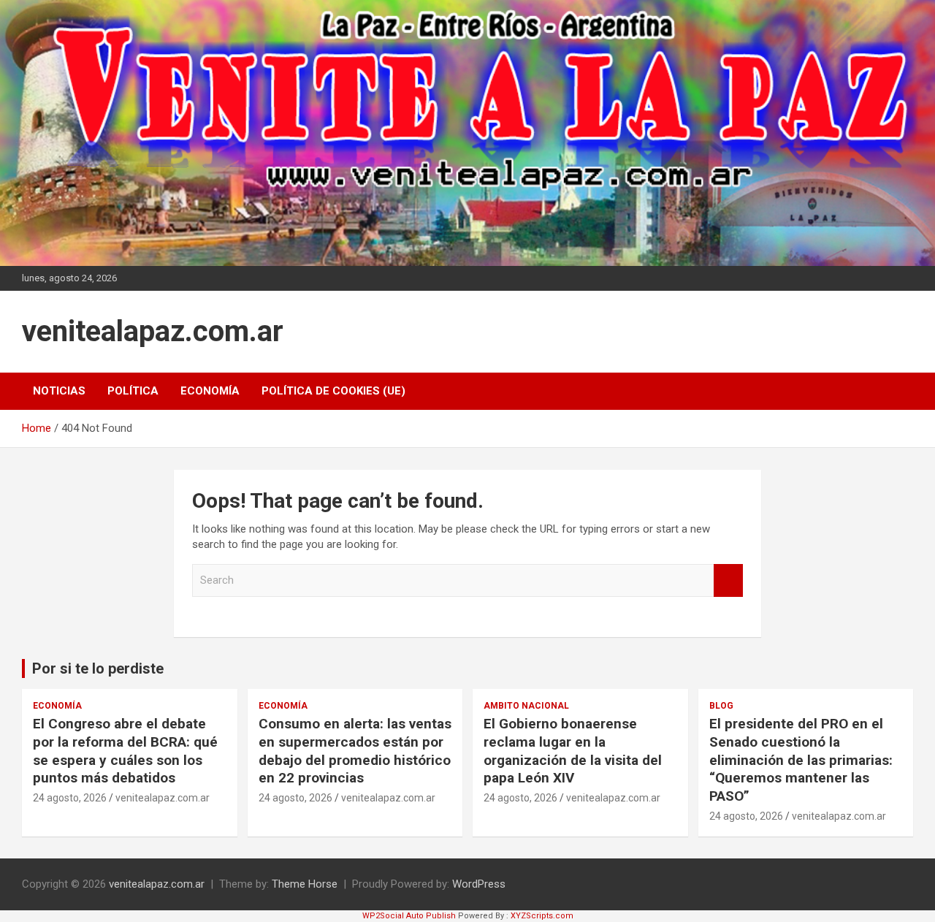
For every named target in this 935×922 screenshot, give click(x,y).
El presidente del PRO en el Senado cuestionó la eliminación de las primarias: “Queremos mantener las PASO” (801, 759)
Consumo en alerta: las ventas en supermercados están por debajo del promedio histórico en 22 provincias (355, 750)
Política (133, 390)
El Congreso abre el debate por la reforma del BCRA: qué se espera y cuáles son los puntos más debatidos (125, 750)
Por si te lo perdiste (98, 668)
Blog (721, 706)
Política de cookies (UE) (333, 390)
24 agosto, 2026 (70, 798)
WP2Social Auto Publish (409, 916)
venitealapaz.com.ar (152, 331)
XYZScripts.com (542, 916)
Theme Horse (304, 884)
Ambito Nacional (526, 706)
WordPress (478, 884)
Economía (210, 390)
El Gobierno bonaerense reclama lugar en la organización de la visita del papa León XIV (573, 750)
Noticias (59, 390)
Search (728, 580)
